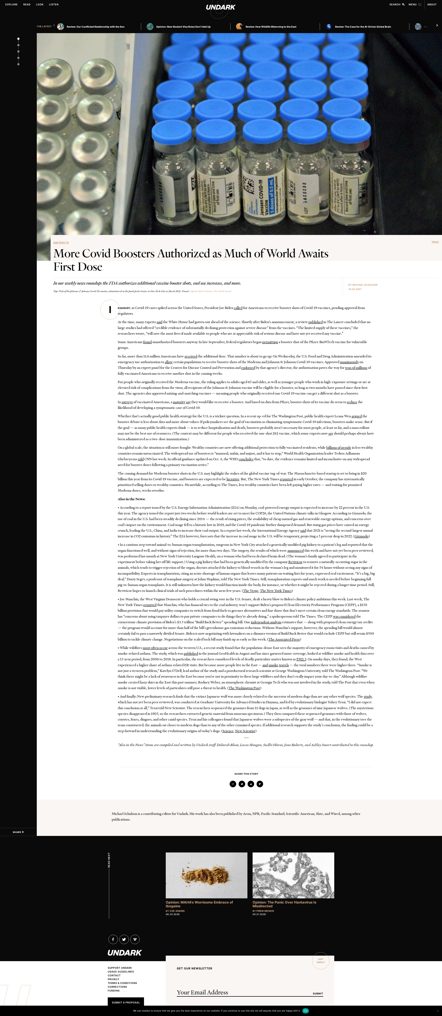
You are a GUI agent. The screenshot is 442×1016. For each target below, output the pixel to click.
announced (295, 550)
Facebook (113, 939)
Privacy (113, 979)
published (315, 321)
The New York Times (276, 590)
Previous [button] (54, 25)
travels (284, 664)
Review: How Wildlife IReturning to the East (271, 26)
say (188, 401)
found (147, 341)
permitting (270, 341)
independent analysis (266, 621)
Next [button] (437, 25)
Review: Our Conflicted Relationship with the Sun (95, 26)
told (141, 458)
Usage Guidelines (121, 971)
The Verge (250, 590)
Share (17, 832)
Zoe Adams (177, 910)
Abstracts (61, 242)
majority (179, 401)
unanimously (349, 361)
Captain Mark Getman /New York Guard (210, 291)
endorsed (248, 367)
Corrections (117, 987)
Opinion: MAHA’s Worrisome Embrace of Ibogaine (199, 904)
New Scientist (245, 730)
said (159, 321)
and (265, 664)
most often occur (155, 647)
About (432, 4)
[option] (100, 26)
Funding (114, 990)
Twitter (124, 939)
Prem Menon (265, 910)
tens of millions (356, 367)
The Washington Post (244, 687)
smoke (273, 664)
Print (435, 242)
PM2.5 (301, 659)
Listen (54, 4)
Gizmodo (361, 536)
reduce (352, 401)
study (368, 696)
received (191, 356)
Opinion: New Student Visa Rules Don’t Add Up (183, 26)
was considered (344, 616)
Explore (11, 4)
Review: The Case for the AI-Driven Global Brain (363, 26)
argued (357, 415)
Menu (413, 4)
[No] (437, 1011)
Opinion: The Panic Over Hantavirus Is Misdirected (284, 904)
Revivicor (295, 561)
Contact (114, 975)
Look (40, 4)
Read (27, 4)
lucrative (233, 478)
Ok (305, 1010)
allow (169, 361)
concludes (246, 458)
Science (228, 730)
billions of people (338, 447)
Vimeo (135, 939)
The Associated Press (284, 639)
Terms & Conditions (122, 983)
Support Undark (120, 968)
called (238, 307)
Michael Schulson (365, 284)
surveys (127, 401)
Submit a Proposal (126, 1002)
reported (286, 478)
